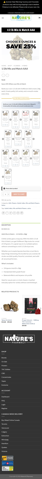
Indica (23, 203)
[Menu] (3, 17)
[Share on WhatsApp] (3, 213)
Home (4, 65)
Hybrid (24, 65)
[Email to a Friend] (14, 213)
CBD (3, 373)
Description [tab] (6, 225)
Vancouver (5, 428)
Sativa (3, 205)
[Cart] (39, 18)
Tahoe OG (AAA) (7, 320)
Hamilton (5, 443)
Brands (4, 358)
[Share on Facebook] (7, 213)
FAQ (3, 401)
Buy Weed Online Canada (11, 420)
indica (10, 208)
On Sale (4, 362)
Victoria (4, 451)
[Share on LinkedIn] (21, 213)
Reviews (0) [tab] (6, 229)
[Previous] (1, 312)
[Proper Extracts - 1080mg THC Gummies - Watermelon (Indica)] (31, 306)
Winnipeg (5, 440)
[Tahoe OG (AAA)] (11, 306)
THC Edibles (6, 369)
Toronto (4, 424)
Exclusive (5, 385)
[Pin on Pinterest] (18, 213)
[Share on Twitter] (10, 213)
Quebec (4, 447)
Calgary (4, 432)
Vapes (4, 381)
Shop (10, 65)
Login (3, 404)
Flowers (17, 65)
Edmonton (5, 436)
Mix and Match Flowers (32, 203)
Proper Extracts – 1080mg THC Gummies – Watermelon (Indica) (30, 321)
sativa (29, 208)
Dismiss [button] (21, 9)
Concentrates (6, 377)
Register (4, 408)
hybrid (6, 208)
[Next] (41, 312)
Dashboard (5, 397)
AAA (10, 203)
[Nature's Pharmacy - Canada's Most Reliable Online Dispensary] (21, 18)
